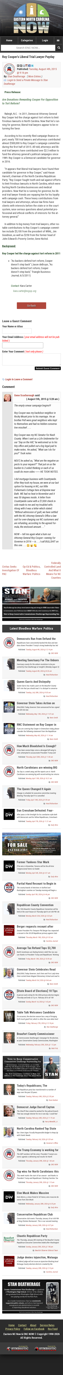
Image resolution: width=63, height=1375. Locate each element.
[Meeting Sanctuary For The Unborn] (9, 663)
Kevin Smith (54, 718)
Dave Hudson (53, 1100)
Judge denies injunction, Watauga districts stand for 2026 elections (37, 1259)
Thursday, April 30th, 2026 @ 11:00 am (39, 757)
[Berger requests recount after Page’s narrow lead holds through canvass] (9, 930)
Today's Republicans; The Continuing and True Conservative (37, 1087)
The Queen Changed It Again (34, 789)
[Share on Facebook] (29, 65)
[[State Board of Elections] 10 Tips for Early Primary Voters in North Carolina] (9, 994)
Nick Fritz (54, 1048)
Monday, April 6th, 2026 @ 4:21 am (38, 873)
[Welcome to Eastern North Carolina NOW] (31, 18)
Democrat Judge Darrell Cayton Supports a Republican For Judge (37, 1108)
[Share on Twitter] (32, 65)
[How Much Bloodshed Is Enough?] (9, 749)
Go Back (31, 305)
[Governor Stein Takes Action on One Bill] (9, 706)
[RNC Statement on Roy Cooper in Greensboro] (9, 728)
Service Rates (47, 1325)
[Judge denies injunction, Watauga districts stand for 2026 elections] (9, 1261)
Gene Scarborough (24, 395)
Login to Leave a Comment (18, 379)
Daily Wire (54, 825)
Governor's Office (52, 1143)
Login (45, 40)
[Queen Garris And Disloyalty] (9, 685)
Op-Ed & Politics (31, 566)
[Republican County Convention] (9, 908)
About (33, 1325)
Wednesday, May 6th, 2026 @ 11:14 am (39, 735)
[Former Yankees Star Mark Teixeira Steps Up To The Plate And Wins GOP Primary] (9, 865)
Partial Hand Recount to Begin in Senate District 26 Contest (36, 885)
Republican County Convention (35, 905)
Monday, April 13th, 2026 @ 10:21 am (39, 778)
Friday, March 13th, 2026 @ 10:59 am (39, 959)
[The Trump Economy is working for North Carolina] (9, 1153)
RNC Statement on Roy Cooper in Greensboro (36, 726)
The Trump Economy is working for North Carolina (37, 1151)
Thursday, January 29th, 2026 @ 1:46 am (40, 1161)
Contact (22, 1325)
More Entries (34, 76)
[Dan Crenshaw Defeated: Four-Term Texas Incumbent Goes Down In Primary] (9, 814)
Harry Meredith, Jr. (51, 1122)
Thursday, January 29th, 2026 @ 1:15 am (40, 1182)
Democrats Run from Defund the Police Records (36, 640)
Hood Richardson (52, 675)
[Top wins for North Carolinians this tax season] (9, 1175)
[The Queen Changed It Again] (9, 792)
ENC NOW (54, 653)
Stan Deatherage (16, 76)
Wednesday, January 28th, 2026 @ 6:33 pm (41, 1204)
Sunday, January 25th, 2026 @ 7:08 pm (39, 1247)
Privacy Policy (12, 1328)
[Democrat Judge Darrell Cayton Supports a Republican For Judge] (9, 1110)
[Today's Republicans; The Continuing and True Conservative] (9, 1089)
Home (9, 40)
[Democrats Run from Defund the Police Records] (9, 642)
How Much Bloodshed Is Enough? (36, 746)
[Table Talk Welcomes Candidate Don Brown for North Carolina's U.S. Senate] (9, 1016)
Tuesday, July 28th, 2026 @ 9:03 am (38, 693)
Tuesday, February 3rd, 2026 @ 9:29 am (39, 1139)
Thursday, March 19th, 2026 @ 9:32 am (39, 937)
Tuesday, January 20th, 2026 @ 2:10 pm (39, 1268)
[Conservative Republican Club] (9, 1218)
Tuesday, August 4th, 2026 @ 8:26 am (39, 671)
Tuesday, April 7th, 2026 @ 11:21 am (38, 821)
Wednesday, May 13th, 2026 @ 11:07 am (40, 714)
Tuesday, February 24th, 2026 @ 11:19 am (40, 1118)
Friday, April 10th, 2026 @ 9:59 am (38, 800)
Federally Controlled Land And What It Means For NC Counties (52, 570)
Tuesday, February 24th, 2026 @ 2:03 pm (40, 1096)
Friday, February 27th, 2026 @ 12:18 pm (40, 1023)
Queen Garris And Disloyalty (34, 681)
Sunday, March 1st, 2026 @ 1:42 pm (38, 1002)
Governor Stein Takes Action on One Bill (36, 704)
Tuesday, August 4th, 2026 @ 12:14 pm (39, 650)
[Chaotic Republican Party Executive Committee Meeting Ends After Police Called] (9, 1239)
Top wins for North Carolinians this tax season (38, 1173)
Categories (27, 40)
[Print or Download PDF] (25, 65)
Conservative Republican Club (35, 1214)
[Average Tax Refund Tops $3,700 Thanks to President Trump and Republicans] (9, 951)
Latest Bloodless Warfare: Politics (31, 628)
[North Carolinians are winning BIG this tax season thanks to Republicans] (9, 771)
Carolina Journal (52, 941)
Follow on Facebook (34, 1328)
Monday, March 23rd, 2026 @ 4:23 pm (39, 916)
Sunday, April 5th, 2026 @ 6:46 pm (38, 894)
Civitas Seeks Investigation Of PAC (10, 570)
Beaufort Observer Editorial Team (46, 1250)
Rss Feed (53, 1328)
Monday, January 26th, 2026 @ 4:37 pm (39, 1225)
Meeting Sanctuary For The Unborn (38, 660)
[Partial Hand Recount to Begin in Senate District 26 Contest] (9, 887)
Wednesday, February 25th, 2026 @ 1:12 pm (41, 1045)
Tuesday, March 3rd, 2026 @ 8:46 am (38, 980)
